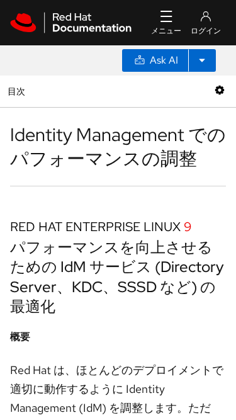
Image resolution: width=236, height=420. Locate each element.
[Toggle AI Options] (202, 60)
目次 (18, 91)
